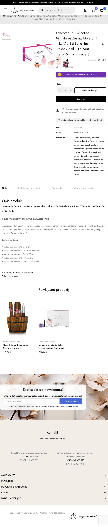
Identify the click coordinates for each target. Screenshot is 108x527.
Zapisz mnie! (71, 401)
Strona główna (9, 15)
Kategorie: (61, 137)
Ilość (59, 83)
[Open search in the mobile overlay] (56, 10)
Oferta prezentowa (26, 15)
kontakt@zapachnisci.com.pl (52, 438)
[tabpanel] (54, 233)
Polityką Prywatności (72, 406)
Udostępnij (97, 120)
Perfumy (95, 137)
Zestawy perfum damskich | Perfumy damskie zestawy (89, 170)
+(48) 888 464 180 (29, 456)
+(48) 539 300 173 (75, 460)
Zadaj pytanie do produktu (73, 120)
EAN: (58, 132)
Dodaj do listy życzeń (103, 44)
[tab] (4, 188)
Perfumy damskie (81, 141)
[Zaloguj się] (85, 10)
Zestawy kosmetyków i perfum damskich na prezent (89, 148)
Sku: (58, 127)
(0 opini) (102, 60)
